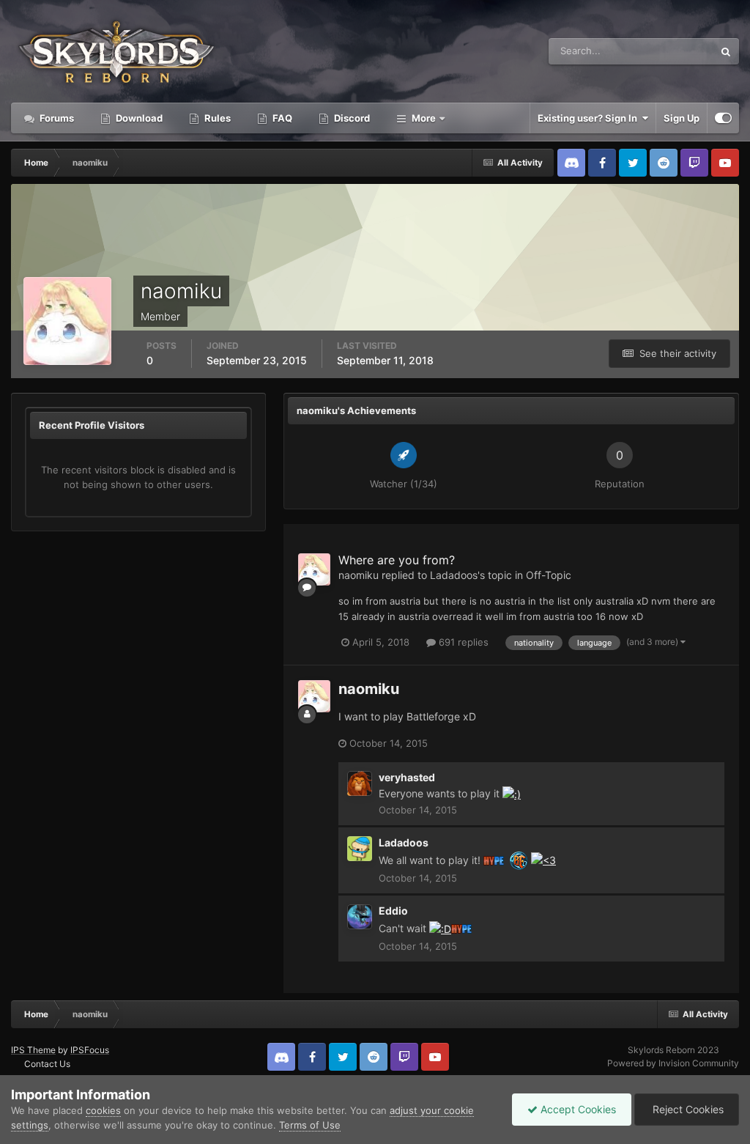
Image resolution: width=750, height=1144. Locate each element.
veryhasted (407, 777)
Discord (351, 118)
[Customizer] (723, 118)
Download (138, 118)
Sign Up (681, 118)
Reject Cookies (687, 1109)
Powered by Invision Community (673, 1063)
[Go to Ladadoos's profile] (359, 848)
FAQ (281, 118)
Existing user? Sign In (590, 118)
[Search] (726, 51)
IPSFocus (89, 1049)
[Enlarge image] (511, 793)
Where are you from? (396, 560)
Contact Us (47, 1063)
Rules (216, 118)
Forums (55, 118)
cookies (103, 1110)
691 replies (462, 642)
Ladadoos (454, 575)
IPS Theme (33, 1049)
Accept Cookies (577, 1109)
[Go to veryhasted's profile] (359, 783)
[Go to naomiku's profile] (314, 569)
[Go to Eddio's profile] (359, 916)
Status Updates (661, 50)
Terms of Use (310, 1125)
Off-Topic (548, 575)
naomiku (358, 575)
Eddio (393, 910)
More (423, 118)
